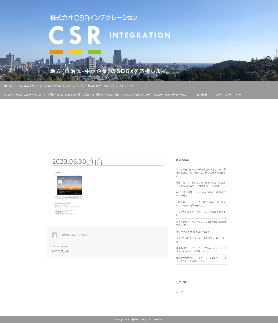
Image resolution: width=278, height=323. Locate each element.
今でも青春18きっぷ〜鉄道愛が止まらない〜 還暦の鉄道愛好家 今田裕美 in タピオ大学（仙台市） (201, 172)
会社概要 (202, 94)
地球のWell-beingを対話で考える (193, 231)
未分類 (179, 291)
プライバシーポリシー (228, 94)
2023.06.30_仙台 (60, 251)
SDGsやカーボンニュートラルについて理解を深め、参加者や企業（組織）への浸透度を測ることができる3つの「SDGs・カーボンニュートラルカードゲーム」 (96, 94)
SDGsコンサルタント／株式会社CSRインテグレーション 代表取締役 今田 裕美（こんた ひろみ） (78, 85)
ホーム (8, 85)
